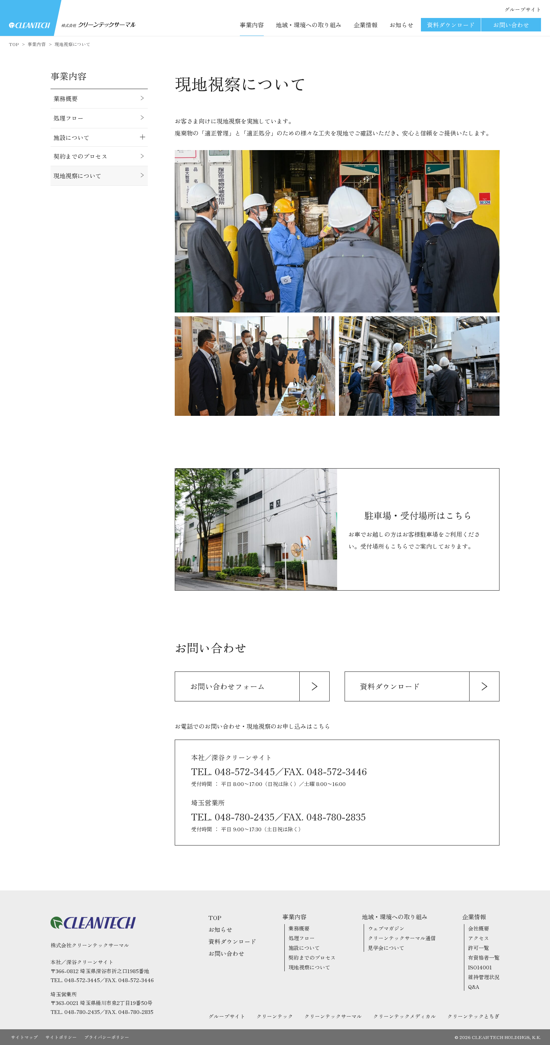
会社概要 (478, 928)
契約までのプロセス (312, 957)
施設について (304, 947)
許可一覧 (478, 947)
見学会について (386, 947)
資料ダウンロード (451, 24)
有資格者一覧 (483, 957)
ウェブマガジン (386, 928)
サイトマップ (24, 1037)
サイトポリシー (61, 1037)
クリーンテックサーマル (333, 1016)
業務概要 (298, 928)
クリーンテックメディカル (404, 1016)
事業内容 (37, 44)
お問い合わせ (511, 24)
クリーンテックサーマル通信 (402, 938)
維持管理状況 (483, 977)
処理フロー (301, 938)
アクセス (478, 938)
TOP (14, 44)
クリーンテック (274, 1016)
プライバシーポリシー (106, 1037)
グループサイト (522, 9)
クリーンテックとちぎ (473, 1016)
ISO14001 (480, 967)
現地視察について (73, 44)
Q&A (474, 986)
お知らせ (401, 24)
